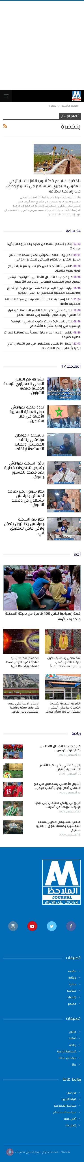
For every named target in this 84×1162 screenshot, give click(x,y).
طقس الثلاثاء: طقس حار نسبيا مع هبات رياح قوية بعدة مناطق (44, 268)
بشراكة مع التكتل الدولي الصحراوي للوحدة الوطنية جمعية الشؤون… (23, 386)
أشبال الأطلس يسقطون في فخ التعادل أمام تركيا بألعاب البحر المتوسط (44, 346)
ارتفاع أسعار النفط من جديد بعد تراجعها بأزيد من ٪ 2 (44, 246)
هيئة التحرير (69, 1099)
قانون (72, 1032)
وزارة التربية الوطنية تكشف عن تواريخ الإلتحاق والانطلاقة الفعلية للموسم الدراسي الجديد (44, 291)
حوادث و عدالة (67, 1058)
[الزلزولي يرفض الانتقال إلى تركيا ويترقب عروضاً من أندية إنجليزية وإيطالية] (13, 808)
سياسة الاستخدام (64, 1112)
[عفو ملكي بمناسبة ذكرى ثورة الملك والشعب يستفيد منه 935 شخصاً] (63, 641)
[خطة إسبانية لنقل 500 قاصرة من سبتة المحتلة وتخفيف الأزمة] (42, 587)
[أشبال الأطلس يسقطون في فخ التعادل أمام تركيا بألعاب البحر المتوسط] (13, 789)
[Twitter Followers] (51, 933)
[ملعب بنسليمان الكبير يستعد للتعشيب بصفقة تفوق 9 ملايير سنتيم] (13, 827)
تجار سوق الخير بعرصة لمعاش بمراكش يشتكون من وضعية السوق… (25, 498)
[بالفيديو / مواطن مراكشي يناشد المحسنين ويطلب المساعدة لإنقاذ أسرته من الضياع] (64, 444)
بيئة (73, 1065)
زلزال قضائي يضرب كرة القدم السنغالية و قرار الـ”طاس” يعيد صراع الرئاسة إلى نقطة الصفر (44, 313)
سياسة (71, 991)
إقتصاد (71, 997)
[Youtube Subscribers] (32, 933)
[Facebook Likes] (71, 933)
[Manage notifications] (9, 1152)
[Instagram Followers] (13, 933)
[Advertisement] (42, 45)
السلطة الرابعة (66, 1051)
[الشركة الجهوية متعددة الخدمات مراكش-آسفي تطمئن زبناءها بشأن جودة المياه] (63, 687)
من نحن (71, 1093)
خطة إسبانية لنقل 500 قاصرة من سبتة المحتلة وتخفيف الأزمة (43, 302)
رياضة (72, 1045)
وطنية (72, 978)
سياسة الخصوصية (65, 1106)
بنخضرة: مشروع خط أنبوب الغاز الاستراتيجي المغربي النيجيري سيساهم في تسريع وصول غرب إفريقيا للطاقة (43, 186)
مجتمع (72, 1004)
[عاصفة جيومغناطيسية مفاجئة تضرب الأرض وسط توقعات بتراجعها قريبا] (21, 641)
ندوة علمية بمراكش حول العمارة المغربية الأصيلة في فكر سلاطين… (27, 414)
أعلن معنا (70, 1119)
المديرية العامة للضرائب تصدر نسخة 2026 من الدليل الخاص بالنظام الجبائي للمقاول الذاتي (45, 257)
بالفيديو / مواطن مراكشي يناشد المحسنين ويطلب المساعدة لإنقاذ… (29, 442)
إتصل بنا (71, 1125)
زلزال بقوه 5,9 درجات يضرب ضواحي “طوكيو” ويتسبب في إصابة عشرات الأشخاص (46, 324)
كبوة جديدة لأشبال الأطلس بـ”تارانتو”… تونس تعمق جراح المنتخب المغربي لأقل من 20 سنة (44, 279)
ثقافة (72, 1038)
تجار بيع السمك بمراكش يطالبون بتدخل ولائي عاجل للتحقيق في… (24, 526)
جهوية (72, 971)
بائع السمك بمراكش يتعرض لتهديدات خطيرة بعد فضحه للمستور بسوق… (24, 470)
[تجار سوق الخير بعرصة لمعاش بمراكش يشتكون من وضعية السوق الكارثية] (64, 500)
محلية (72, 984)
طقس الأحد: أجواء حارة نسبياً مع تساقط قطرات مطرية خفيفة (42, 335)
